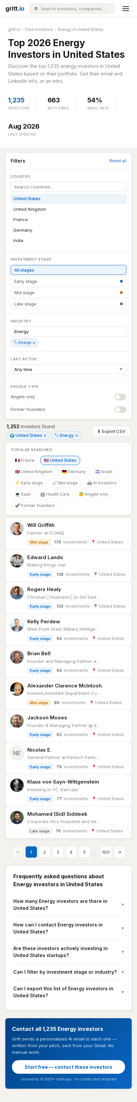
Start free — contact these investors (68, 1067)
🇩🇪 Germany (74, 471)
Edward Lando (45, 557)
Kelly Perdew (43, 621)
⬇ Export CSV (111, 431)
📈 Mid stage (65, 482)
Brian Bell (39, 653)
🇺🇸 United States (60, 460)
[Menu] (126, 9)
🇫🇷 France (25, 460)
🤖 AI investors (102, 482)
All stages (24, 270)
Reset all (117, 160)
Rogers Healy (44, 589)
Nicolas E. (39, 750)
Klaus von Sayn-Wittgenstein (63, 782)
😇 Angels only (93, 494)
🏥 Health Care (54, 494)
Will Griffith (41, 525)
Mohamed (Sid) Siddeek (57, 814)
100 (106, 852)
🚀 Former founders (35, 505)
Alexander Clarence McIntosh (64, 685)
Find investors (39, 29)
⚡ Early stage (29, 482)
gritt (14, 8)
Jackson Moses (47, 717)
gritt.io (14, 29)
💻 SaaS (23, 494)
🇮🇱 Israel (103, 471)
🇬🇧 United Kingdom (34, 471)
